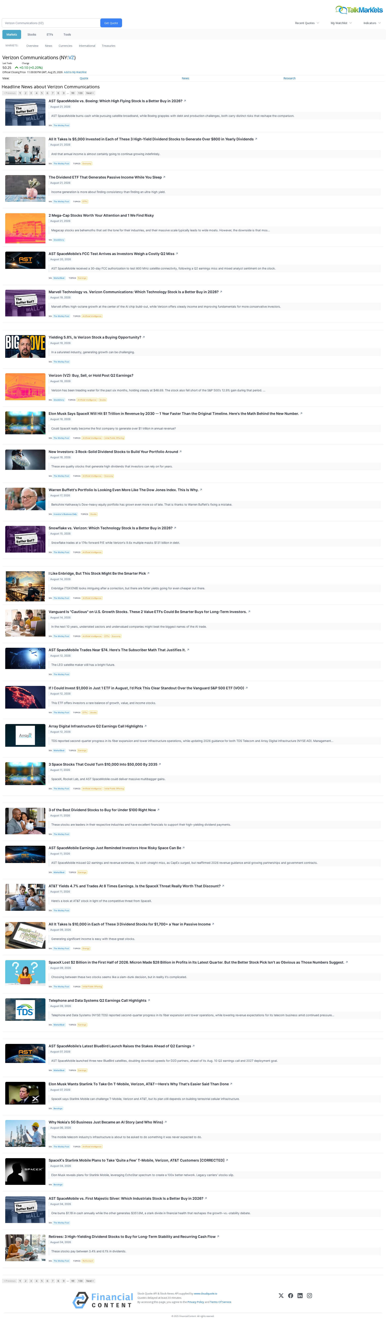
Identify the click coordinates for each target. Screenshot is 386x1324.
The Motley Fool (61, 125)
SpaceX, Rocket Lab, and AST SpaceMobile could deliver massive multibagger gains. (108, 779)
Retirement (88, 1261)
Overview (32, 46)
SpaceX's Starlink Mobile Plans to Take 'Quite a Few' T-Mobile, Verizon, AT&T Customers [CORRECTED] (138, 1160)
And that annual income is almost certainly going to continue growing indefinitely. (106, 154)
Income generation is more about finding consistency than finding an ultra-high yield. (108, 192)
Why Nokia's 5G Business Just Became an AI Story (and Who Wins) (108, 1122)
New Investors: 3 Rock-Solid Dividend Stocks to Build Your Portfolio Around (115, 452)
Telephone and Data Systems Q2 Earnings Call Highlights (99, 1000)
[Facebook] (290, 1300)
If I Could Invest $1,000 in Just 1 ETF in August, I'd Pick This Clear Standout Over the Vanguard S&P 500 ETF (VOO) (148, 688)
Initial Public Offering (114, 438)
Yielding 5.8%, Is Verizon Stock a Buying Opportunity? (97, 337)
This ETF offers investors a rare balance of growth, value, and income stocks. (104, 703)
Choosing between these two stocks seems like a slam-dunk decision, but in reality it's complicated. (119, 977)
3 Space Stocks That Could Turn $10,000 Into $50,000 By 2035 (105, 764)
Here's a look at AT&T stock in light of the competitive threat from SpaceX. (102, 901)
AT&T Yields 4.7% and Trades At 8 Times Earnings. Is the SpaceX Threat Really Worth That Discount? (137, 886)
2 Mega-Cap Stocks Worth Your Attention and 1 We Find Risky (101, 215)
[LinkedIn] (300, 1300)
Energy (86, 948)
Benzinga (58, 1108)
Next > (90, 93)
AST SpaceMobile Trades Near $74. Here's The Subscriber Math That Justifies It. (119, 650)
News (48, 46)
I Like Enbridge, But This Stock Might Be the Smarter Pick (99, 573)
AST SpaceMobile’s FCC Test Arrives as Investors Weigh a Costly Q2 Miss (113, 254)
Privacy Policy (196, 1302)
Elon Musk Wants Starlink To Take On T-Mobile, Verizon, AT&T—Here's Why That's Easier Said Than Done (141, 1084)
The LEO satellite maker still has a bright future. (83, 664)
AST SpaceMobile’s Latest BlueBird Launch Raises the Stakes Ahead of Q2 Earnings (122, 1046)
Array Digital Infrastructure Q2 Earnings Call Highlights (98, 726)
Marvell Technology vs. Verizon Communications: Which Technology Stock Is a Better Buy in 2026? (136, 292)
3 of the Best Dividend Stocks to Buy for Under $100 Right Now (104, 810)
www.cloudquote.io (205, 1293)
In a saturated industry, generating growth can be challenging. (93, 352)
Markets (11, 34)
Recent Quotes (305, 23)
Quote (84, 78)
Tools (67, 34)
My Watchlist (339, 23)
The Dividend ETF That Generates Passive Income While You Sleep (107, 177)
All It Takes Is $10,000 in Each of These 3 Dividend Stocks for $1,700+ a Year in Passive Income (132, 924)
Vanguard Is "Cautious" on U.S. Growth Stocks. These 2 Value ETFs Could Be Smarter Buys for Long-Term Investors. (150, 612)
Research (289, 78)
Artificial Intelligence (92, 316)
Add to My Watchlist (75, 72)
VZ (71, 57)
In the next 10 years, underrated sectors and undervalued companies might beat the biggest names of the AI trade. (129, 626)
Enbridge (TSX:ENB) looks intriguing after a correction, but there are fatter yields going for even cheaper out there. (128, 588)
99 (72, 93)
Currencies (65, 46)
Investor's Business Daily (65, 514)
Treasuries (108, 46)
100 (80, 93)
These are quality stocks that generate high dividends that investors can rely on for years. (112, 466)
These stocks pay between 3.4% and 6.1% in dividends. (89, 1251)
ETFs (50, 34)
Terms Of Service (220, 1302)
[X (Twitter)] (281, 1300)
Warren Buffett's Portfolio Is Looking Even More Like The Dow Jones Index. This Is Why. (125, 490)
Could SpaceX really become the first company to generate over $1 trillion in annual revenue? (114, 428)
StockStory (59, 240)
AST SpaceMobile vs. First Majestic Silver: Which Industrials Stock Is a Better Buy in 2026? (128, 1198)
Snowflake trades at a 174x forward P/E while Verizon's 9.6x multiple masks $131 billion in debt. (116, 542)
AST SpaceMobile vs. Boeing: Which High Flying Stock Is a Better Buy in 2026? (117, 101)
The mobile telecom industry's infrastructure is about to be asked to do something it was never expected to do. (127, 1137)
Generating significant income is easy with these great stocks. (93, 938)
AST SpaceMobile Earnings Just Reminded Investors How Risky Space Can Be (117, 848)
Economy (87, 163)
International (87, 46)
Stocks (32, 34)
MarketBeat (59, 278)
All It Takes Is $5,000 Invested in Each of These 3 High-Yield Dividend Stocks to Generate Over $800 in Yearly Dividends (153, 139)
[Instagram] (309, 1300)
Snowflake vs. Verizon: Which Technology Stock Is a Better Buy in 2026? (113, 528)
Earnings (82, 278)
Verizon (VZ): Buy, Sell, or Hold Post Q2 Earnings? (91, 375)
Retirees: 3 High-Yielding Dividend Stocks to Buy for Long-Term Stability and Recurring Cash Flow (134, 1236)
